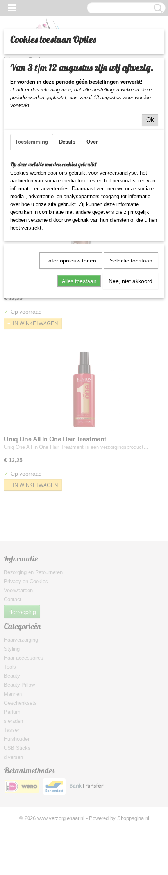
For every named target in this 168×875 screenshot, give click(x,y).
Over (92, 142)
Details (67, 142)
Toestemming (31, 142)
